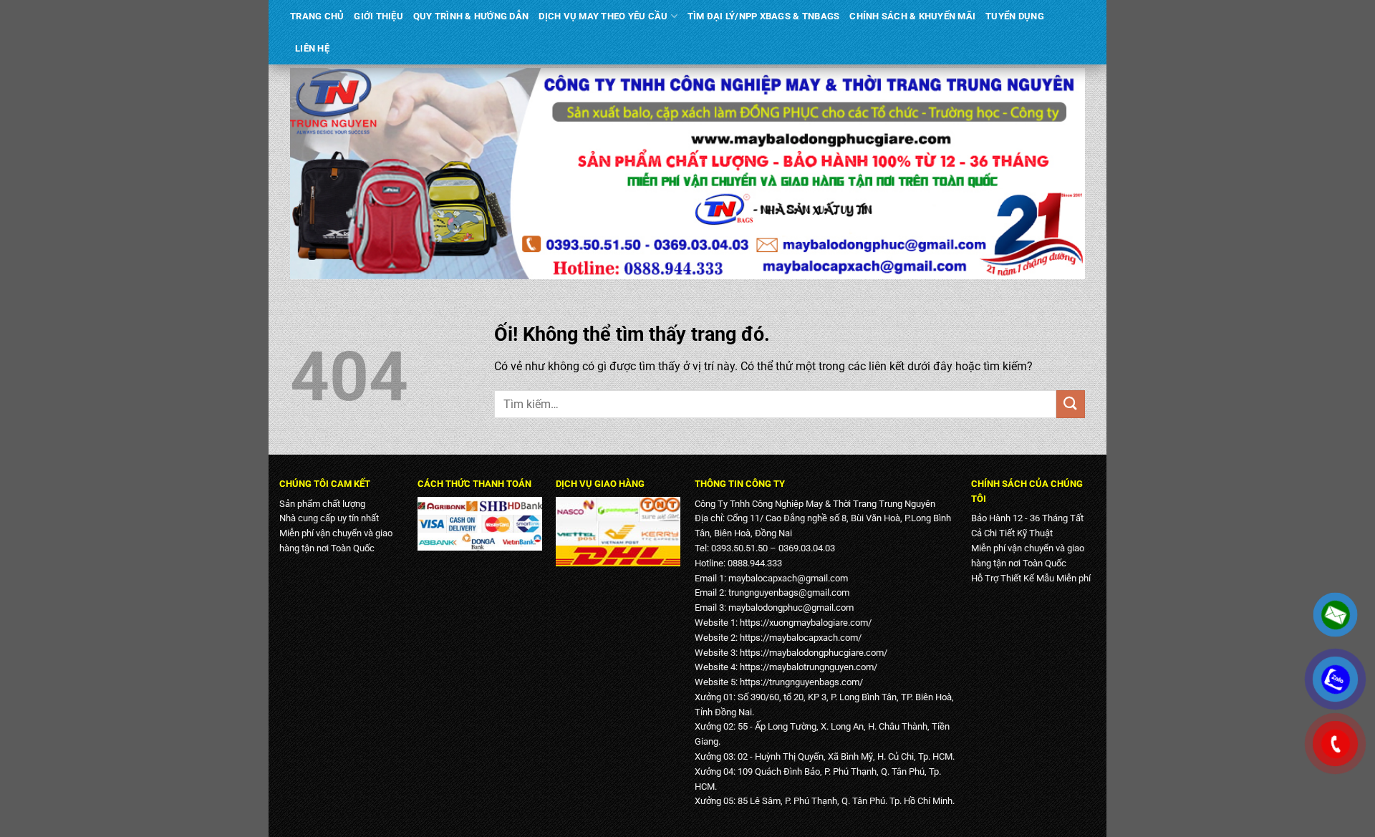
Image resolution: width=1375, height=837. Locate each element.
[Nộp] (1070, 404)
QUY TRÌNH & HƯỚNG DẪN (471, 16)
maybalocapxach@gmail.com (788, 578)
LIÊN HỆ (312, 48)
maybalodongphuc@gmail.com (791, 607)
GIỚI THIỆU (378, 16)
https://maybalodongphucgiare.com (812, 652)
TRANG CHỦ (317, 16)
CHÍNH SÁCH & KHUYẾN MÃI (912, 16)
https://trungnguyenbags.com (799, 682)
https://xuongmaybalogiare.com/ (806, 622)
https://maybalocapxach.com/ (801, 637)
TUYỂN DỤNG (1014, 16)
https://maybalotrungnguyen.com (807, 667)
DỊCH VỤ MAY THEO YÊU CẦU (603, 16)
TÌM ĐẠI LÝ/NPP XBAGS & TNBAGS (763, 16)
